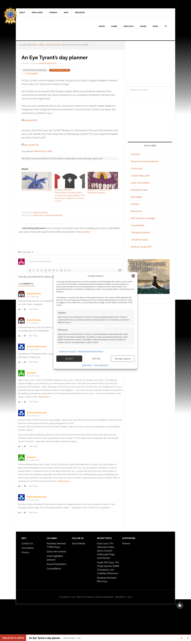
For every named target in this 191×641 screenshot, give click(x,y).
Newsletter (136, 197)
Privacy (25, 552)
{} (65, 270)
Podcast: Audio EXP (141, 246)
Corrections (28, 548)
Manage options (122, 358)
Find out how (83, 232)
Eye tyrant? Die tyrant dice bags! (37, 190)
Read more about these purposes (90, 351)
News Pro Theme (84, 597)
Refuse (96, 358)
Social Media (137, 225)
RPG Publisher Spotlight (143, 218)
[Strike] (42, 270)
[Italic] (34, 270)
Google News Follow (59, 70)
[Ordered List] (46, 270)
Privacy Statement (101, 365)
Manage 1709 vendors (67, 351)
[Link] (61, 270)
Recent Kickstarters (57, 564)
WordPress (120, 597)
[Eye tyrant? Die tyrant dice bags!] (37, 180)
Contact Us (27, 543)
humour (48, 215)
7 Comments (31, 73)
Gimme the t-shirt (42, 151)
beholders (39, 215)
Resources (136, 211)
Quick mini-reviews (56, 551)
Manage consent (179, 605)
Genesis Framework (105, 597)
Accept (69, 358)
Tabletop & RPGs (40, 213)
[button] (133, 275)
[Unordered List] (49, 270)
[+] (68, 270)
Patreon (135, 204)
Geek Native (40, 28)
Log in (129, 597)
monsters (57, 215)
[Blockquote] (53, 270)
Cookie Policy (87, 365)
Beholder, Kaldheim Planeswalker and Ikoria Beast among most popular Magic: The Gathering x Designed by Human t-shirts (70, 195)
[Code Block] (57, 270)
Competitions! (54, 568)
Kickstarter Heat (139, 190)
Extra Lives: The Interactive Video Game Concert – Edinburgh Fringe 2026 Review (106, 550)
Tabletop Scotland (140, 232)
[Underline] (38, 270)
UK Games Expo (139, 239)
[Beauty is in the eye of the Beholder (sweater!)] (103, 180)
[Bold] (30, 270)
